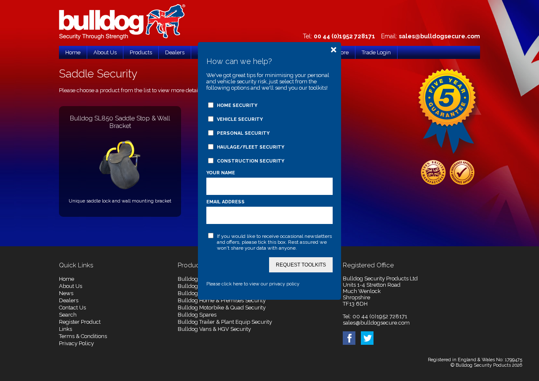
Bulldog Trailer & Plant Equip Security (225, 322)
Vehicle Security (240, 119)
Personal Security (243, 133)
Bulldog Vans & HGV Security (214, 329)
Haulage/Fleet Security (250, 147)
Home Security (237, 105)
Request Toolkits (301, 265)
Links (65, 329)
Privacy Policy (76, 343)
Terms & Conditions (83, 336)
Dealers (68, 300)
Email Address (225, 202)
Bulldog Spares (197, 315)
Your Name (220, 173)
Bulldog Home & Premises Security (222, 300)
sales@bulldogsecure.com (439, 36)
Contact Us (72, 307)
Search (68, 315)
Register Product (80, 322)
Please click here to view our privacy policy (252, 284)
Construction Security (250, 161)
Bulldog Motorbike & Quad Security (222, 307)
